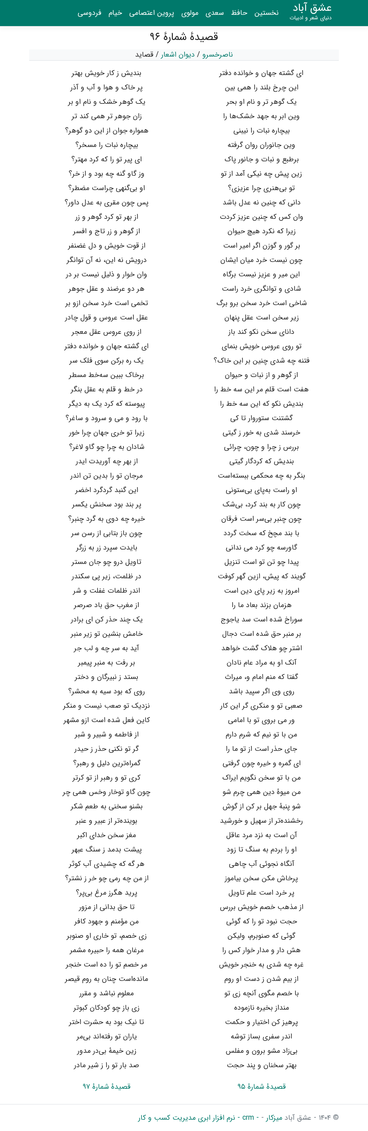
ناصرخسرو (217, 54)
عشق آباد (310, 11)
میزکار (273, 1117)
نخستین (266, 12)
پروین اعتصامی (151, 12)
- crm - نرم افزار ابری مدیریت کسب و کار (198, 1117)
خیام (115, 12)
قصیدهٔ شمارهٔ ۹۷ (107, 1086)
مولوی (189, 12)
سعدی (215, 12)
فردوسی (89, 12)
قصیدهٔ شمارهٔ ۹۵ (261, 1086)
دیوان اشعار (178, 54)
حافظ (239, 12)
